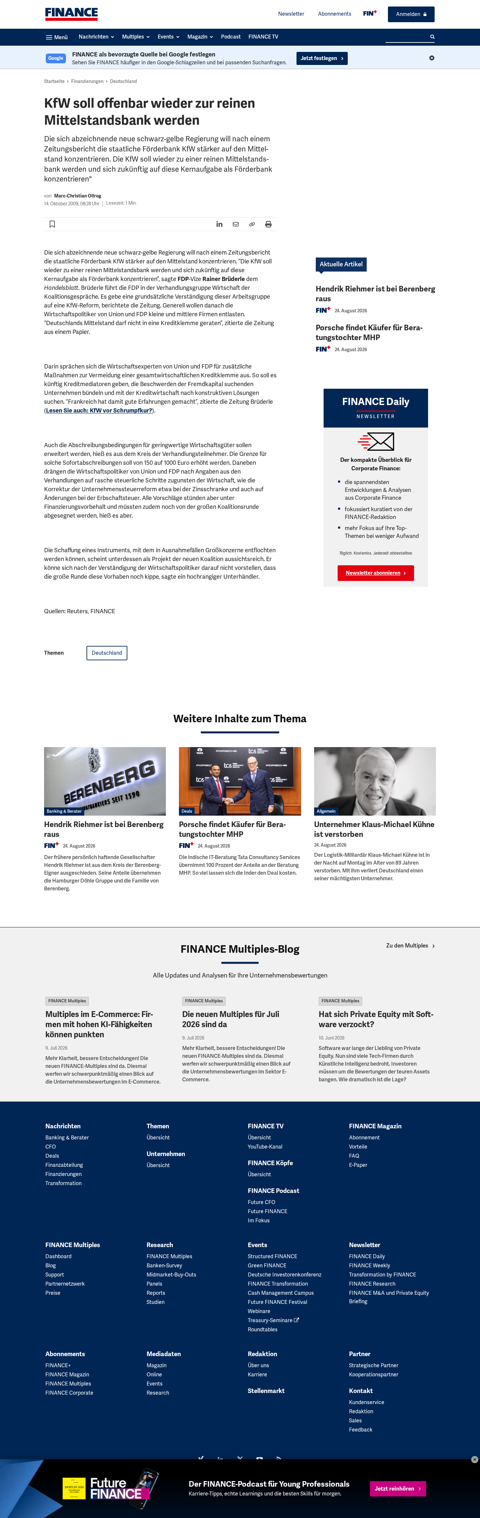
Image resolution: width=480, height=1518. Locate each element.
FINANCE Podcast (273, 1191)
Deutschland (123, 81)
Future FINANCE (267, 1211)
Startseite (54, 81)
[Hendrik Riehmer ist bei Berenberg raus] (105, 781)
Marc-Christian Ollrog (77, 196)
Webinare (259, 1311)
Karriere (257, 1374)
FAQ (354, 1156)
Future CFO (261, 1202)
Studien (156, 1302)
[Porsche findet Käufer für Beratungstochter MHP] (240, 781)
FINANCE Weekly (369, 1265)
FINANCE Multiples (67, 1001)
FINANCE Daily (367, 1256)
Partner (359, 1354)
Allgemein (326, 811)
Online (154, 1374)
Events (257, 1245)
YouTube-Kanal (265, 1147)
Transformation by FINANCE (382, 1275)
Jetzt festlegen (319, 58)
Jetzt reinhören (394, 1488)
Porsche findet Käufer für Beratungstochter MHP (369, 332)
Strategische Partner (373, 1365)
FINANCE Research (372, 1284)
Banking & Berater (64, 811)
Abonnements (334, 14)
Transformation (63, 1183)
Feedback (361, 1430)
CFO (50, 1147)
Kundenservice (366, 1402)
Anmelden (408, 14)
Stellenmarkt (266, 1391)
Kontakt (361, 1391)
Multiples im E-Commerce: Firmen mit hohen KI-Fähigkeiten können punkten (99, 1024)
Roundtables (263, 1329)
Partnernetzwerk (65, 1284)
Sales (355, 1420)
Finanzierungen (87, 81)
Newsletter (291, 14)
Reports (156, 1293)
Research (160, 1245)
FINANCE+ (58, 1365)
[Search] (432, 37)
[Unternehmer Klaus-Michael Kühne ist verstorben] (375, 781)
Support (54, 1275)
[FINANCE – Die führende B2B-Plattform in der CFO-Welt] (71, 14)
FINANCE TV (266, 1126)
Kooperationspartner (373, 1374)
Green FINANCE (267, 1265)
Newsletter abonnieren (373, 573)
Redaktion (262, 1354)
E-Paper (358, 1165)
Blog (50, 1265)
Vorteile (358, 1147)
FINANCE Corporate (69, 1393)
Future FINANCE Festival (277, 1302)
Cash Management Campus (281, 1293)
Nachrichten (63, 1126)
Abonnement (364, 1138)
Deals (187, 811)
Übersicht (158, 1138)
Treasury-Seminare (271, 1320)
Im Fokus (259, 1220)
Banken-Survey (164, 1265)
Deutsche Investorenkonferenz (284, 1275)
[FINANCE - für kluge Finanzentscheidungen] (370, 13)
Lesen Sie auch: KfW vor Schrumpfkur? (99, 410)
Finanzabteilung (64, 1165)
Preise (52, 1293)
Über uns (258, 1365)
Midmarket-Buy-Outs (171, 1275)
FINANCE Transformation (278, 1284)
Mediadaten (164, 1354)
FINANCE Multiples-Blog (240, 949)
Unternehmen (166, 1154)
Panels (154, 1284)
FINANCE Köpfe (270, 1163)
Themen (158, 1126)
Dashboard (58, 1256)
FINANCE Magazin (375, 1126)
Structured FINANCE (272, 1256)
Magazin (157, 1365)
